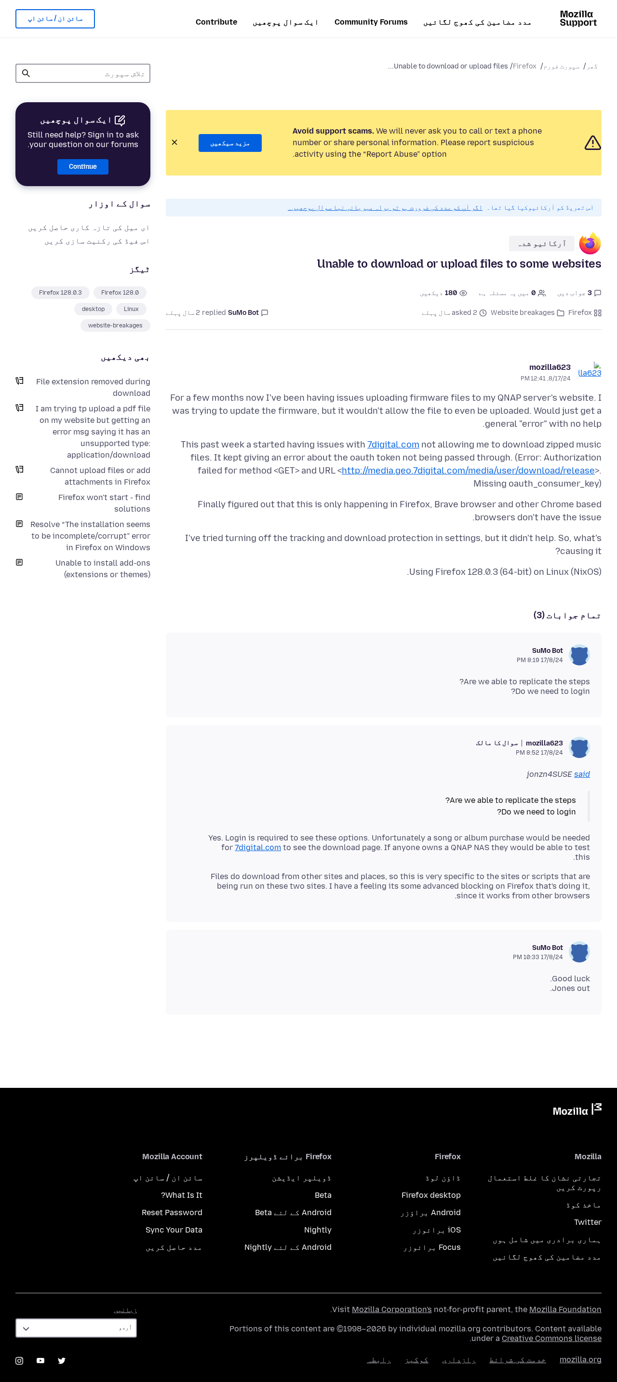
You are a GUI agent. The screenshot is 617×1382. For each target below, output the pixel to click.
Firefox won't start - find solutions (104, 503)
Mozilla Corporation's (392, 1309)
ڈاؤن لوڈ (443, 1177)
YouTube (40, 1361)
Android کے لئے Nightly (288, 1247)
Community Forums (371, 22)
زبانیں (125, 1310)
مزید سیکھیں (230, 143)
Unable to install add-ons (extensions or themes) (102, 568)
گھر (592, 66)
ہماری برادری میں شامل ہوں (547, 1239)
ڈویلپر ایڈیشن (302, 1177)
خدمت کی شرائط (517, 1359)
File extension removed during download (93, 387)
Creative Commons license (552, 1338)
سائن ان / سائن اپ (55, 18)
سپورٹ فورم (561, 66)
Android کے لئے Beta (293, 1212)
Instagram (19, 1361)
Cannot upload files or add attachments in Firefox (100, 476)
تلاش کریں (26, 73)
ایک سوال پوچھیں (286, 22)
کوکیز (416, 1359)
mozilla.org (581, 1359)
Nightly (318, 1229)
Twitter (588, 1222)
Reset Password (172, 1212)
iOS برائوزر (436, 1229)
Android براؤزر (430, 1212)
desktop (93, 309)
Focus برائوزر (432, 1247)
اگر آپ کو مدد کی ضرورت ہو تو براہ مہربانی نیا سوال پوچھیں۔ (385, 207)
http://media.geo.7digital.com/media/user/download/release (468, 470)
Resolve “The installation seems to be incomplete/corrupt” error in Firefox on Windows (90, 536)
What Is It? (181, 1195)
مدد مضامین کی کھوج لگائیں (477, 22)
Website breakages (523, 313)
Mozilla (577, 1111)
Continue (83, 167)
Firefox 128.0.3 (60, 292)
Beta (323, 1195)
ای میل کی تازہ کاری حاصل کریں (89, 227)
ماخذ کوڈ (584, 1204)
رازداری (459, 1359)
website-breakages (115, 325)
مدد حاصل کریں (174, 1247)
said (582, 774)
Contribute (216, 22)
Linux (131, 309)
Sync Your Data (174, 1229)
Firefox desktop (431, 1195)
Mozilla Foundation (565, 1309)
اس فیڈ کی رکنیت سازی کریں (97, 240)
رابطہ (379, 1359)
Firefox (525, 66)
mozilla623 (550, 367)
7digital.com (393, 444)
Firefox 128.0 (120, 292)
